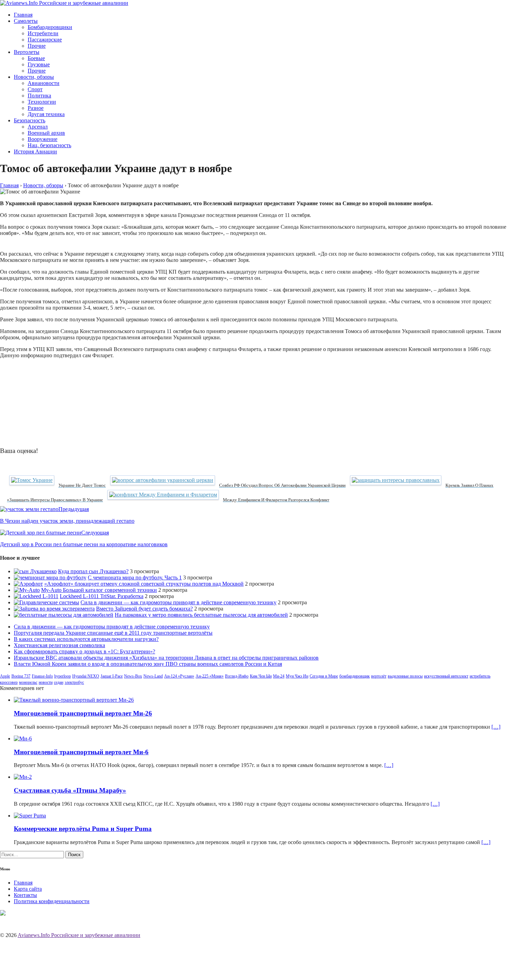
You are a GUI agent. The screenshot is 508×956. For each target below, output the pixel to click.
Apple (5, 676)
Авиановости (43, 83)
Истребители (43, 33)
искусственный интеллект (446, 676)
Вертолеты (26, 52)
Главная (23, 15)
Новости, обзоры (34, 77)
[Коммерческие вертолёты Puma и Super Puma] (30, 815)
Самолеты (26, 21)
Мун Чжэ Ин (297, 676)
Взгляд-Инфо (236, 676)
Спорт (35, 89)
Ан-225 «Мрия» (210, 676)
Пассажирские (45, 39)
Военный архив (46, 133)
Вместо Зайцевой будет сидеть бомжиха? (144, 609)
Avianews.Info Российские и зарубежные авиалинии (79, 935)
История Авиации (35, 151)
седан (58, 682)
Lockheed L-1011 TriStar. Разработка (101, 596)
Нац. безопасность (49, 145)
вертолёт (378, 676)
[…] (495, 727)
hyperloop (62, 676)
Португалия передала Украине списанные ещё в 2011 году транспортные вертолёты (113, 633)
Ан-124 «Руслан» (179, 676)
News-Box (133, 676)
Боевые (36, 58)
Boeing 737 (20, 676)
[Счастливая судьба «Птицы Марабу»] (23, 777)
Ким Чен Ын (261, 676)
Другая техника (46, 114)
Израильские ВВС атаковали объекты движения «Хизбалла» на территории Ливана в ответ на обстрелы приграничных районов (166, 658)
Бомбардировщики (50, 27)
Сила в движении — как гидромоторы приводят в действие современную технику (178, 602)
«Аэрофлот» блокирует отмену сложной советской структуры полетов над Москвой (144, 584)
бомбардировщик (354, 676)
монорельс (28, 682)
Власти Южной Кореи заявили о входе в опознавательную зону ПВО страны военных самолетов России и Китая (148, 664)
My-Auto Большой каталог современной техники (99, 590)
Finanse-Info (42, 676)
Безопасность (29, 120)
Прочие (37, 46)
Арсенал (38, 127)
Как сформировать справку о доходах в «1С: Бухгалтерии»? (84, 651)
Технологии (42, 102)
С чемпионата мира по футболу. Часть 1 (135, 577)
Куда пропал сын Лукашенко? (93, 571)
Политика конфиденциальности (52, 901)
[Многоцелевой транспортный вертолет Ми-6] (23, 738)
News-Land (153, 676)
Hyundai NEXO (85, 676)
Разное (36, 108)
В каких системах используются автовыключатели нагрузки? (86, 639)
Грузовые (39, 64)
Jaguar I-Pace (112, 676)
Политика (39, 95)
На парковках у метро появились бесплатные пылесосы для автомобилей (201, 615)
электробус (74, 682)
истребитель (480, 676)
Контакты (25, 895)
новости (46, 682)
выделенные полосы (405, 676)
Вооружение (42, 139)
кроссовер (9, 682)
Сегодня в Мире (324, 676)
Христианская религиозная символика (59, 645)
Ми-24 (278, 676)
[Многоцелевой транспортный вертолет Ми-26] (74, 700)
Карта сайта (28, 889)
